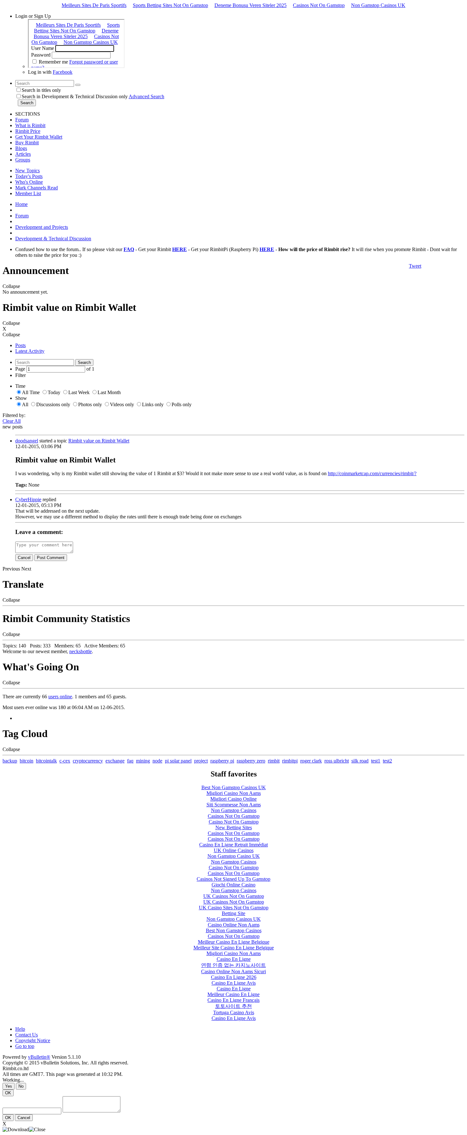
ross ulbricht (336, 760)
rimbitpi (290, 760)
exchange (115, 760)
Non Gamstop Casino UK (233, 856)
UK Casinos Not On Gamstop (233, 896)
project (201, 760)
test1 (375, 760)
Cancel (24, 557)
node (157, 760)
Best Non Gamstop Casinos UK (233, 787)
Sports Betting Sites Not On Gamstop (170, 5)
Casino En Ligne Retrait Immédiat (233, 844)
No (21, 1086)
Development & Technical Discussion (53, 238)
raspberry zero (251, 760)
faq (130, 760)
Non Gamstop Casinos (233, 810)
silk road (360, 760)
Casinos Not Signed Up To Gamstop (233, 879)
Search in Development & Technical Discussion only (75, 96)
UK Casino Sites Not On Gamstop (233, 907)
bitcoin (26, 760)
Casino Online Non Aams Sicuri (233, 971)
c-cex (64, 760)
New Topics (27, 170)
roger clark (311, 760)
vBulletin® (39, 1057)
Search (26, 102)
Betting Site (233, 913)
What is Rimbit (30, 125)
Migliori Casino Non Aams (233, 793)
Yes (8, 1086)
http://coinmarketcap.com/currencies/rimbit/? (372, 473)
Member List (28, 193)
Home (21, 204)
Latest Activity (29, 351)
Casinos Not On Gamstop (319, 5)
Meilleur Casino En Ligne (233, 994)
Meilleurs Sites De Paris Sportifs (94, 5)
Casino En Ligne (234, 959)
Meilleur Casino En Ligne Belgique (233, 942)
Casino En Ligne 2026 (233, 977)
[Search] (77, 85)
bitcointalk (46, 760)
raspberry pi (222, 760)
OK (8, 1093)
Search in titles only (41, 90)
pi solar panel (178, 760)
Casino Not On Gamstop (234, 821)
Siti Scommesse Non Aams (233, 804)
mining (143, 760)
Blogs (21, 148)
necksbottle (80, 651)
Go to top (24, 1046)
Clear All (12, 421)
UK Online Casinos (234, 850)
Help (20, 1029)
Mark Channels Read (36, 187)
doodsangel (26, 440)
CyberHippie (28, 499)
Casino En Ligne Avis (234, 983)
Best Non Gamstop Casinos (233, 930)
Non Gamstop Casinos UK (378, 5)
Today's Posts (29, 176)
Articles (23, 154)
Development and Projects (41, 227)
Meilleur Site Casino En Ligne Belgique (233, 947)
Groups (22, 159)
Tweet (415, 266)
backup (10, 760)
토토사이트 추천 (233, 1006)
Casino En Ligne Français (233, 1000)
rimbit (274, 760)
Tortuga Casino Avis (233, 1012)
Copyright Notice (32, 1040)
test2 (387, 760)
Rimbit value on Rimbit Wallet (98, 440)
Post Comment (50, 557)
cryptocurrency (88, 760)
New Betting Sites (233, 827)
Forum (22, 119)
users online (60, 696)
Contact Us (26, 1034)
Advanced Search (146, 96)
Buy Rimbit (27, 142)
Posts (20, 345)
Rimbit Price (27, 131)
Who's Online (29, 182)
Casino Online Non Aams (234, 924)
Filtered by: (14, 415)
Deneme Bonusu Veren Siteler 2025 (250, 5)
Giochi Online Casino (233, 884)
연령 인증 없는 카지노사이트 (233, 965)
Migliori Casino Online (233, 799)
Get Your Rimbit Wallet (38, 137)
